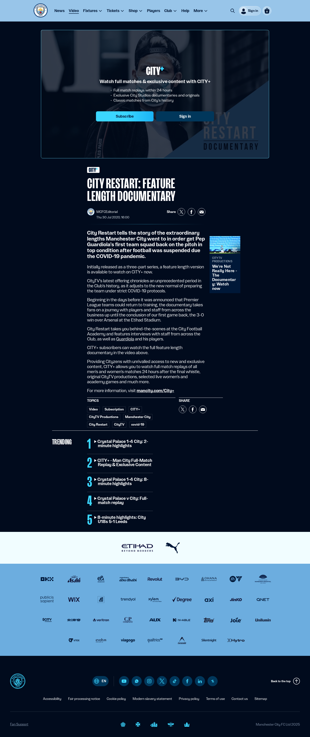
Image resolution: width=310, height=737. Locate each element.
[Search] (232, 10)
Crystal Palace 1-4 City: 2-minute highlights (123, 444)
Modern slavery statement (152, 699)
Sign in (185, 116)
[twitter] (161, 681)
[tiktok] (174, 681)
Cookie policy (116, 699)
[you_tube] (124, 681)
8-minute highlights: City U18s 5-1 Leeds (122, 519)
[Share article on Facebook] (191, 212)
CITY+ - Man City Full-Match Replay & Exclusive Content (125, 463)
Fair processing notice (84, 699)
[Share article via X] (181, 212)
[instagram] (149, 681)
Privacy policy (189, 699)
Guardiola (125, 339)
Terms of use (215, 699)
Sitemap (261, 699)
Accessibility (52, 699)
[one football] (212, 681)
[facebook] (187, 681)
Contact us (240, 699)
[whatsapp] (137, 681)
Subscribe (125, 116)
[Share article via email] (201, 212)
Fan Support (19, 724)
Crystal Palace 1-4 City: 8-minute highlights (123, 481)
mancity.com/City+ (155, 390)
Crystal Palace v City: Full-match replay (123, 500)
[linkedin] (200, 681)
